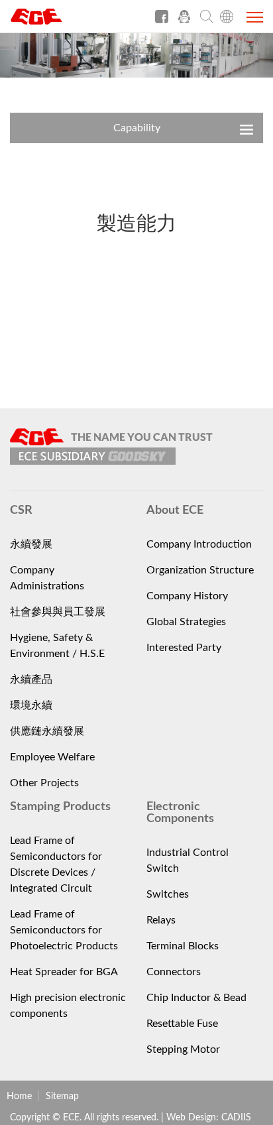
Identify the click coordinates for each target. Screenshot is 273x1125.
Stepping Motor (183, 1049)
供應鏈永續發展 (47, 731)
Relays (161, 920)
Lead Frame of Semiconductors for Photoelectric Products (64, 930)
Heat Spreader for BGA (64, 972)
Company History (187, 596)
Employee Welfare (52, 757)
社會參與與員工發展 (57, 612)
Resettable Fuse (182, 1023)
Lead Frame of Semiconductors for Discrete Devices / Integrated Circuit (56, 864)
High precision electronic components (68, 1005)
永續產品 (31, 679)
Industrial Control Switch (187, 860)
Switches (167, 894)
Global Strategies (186, 622)
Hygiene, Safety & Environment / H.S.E (57, 645)
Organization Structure (200, 570)
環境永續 (31, 705)
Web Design (191, 1117)
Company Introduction (199, 544)
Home (19, 1096)
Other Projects (44, 783)
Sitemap (62, 1096)
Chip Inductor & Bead (196, 997)
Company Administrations (47, 578)
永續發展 (31, 544)
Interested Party (183, 647)
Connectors (173, 972)
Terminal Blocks (182, 946)
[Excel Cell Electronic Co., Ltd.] (59, 21)
